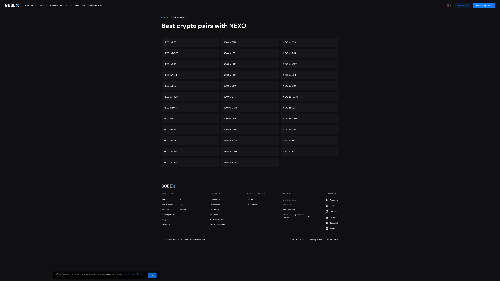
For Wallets (214, 209)
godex (166, 17)
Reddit (332, 229)
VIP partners (215, 200)
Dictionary (166, 224)
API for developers (217, 224)
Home (164, 200)
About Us (43, 5)
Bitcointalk (334, 223)
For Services (215, 205)
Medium (333, 211)
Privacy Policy (316, 239)
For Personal (252, 200)
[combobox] (96, 5)
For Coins (214, 214)
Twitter (332, 206)
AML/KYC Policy (298, 239)
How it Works (30, 5)
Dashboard (463, 5)
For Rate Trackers (217, 219)
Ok (152, 275)
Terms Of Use (332, 239)
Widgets (165, 219)
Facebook (334, 200)
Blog (83, 5)
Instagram (334, 217)
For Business (252, 205)
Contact (68, 5)
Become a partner (484, 5)
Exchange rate (56, 5)
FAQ (77, 5)
